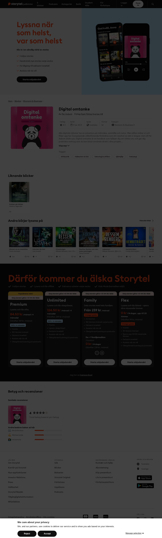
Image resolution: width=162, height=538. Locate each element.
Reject (27, 534)
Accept (47, 534)
